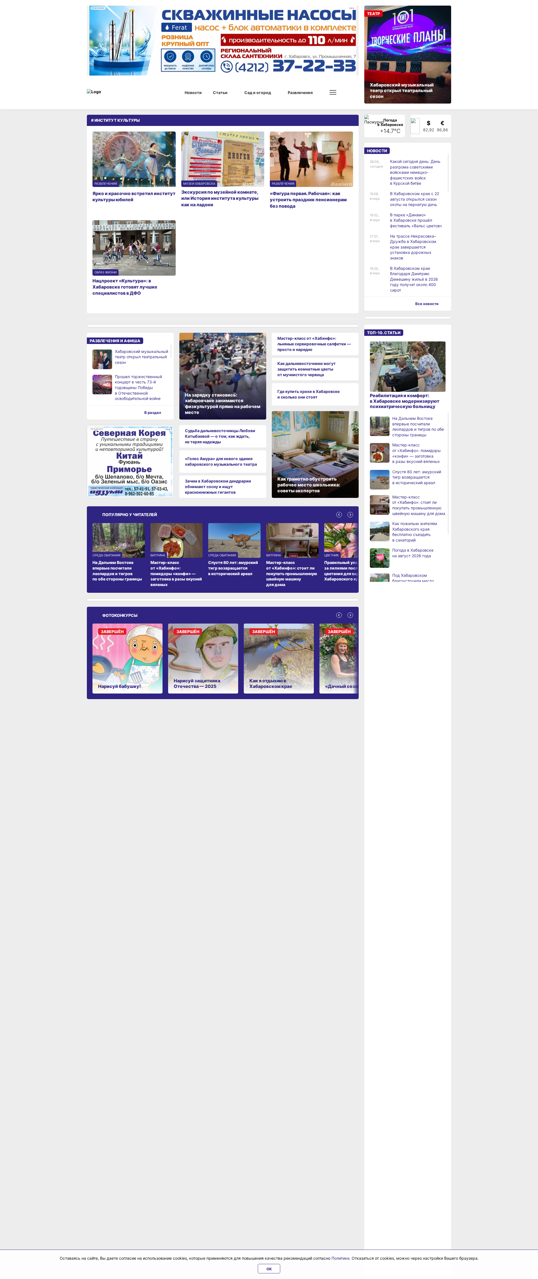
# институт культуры (115, 120)
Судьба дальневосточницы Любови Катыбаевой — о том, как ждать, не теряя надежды (220, 436)
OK (269, 1269)
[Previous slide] (339, 514)
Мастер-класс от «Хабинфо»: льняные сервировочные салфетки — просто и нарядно (314, 344)
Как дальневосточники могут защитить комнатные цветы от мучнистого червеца (306, 369)
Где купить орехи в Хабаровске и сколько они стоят (308, 394)
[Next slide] (350, 514)
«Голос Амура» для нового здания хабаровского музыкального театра (221, 461)
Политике (340, 1258)
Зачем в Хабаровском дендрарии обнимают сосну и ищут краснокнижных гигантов (218, 486)
